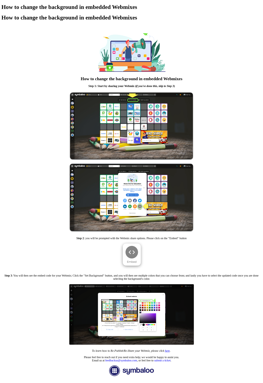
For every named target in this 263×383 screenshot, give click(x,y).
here (167, 350)
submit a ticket (162, 360)
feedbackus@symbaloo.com (121, 360)
